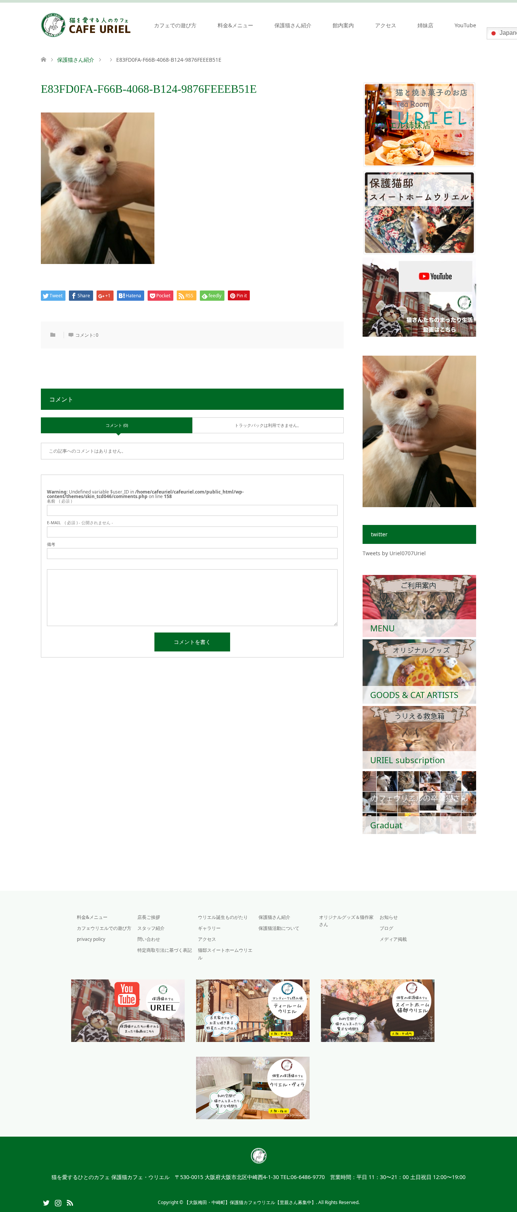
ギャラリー (209, 928)
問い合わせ (148, 939)
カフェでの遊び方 (175, 25)
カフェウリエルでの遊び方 (104, 928)
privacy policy (91, 939)
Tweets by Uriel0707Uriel (394, 553)
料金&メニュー (235, 25)
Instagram (57, 1202)
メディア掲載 (393, 939)
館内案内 (343, 25)
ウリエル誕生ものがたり (223, 917)
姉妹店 (425, 25)
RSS (69, 1202)
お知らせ (389, 917)
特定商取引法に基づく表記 (164, 950)
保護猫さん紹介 (292, 25)
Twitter (46, 1202)
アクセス (385, 25)
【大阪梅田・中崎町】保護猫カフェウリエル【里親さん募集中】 (250, 1202)
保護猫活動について (278, 928)
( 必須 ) (59, 501)
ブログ (386, 928)
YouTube (465, 25)
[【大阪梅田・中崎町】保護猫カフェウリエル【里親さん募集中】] (86, 25)
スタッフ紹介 (151, 928)
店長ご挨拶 (148, 917)
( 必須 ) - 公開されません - (80, 522)
